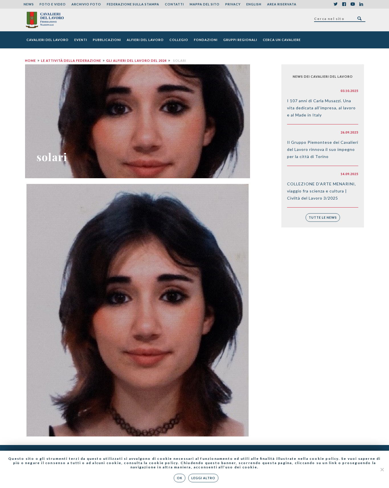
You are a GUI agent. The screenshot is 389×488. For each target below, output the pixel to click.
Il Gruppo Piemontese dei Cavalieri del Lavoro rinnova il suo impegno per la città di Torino (322, 149)
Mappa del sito (205, 4)
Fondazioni (206, 40)
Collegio (178, 40)
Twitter (335, 4)
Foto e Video (53, 4)
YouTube (352, 4)
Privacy (233, 4)
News (29, 4)
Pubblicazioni (107, 40)
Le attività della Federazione (71, 60)
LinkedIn (361, 4)
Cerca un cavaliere (282, 40)
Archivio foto (86, 4)
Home (30, 60)
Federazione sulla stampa (133, 4)
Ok (179, 478)
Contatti (174, 4)
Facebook (344, 4)
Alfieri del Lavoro (145, 40)
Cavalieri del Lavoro (47, 40)
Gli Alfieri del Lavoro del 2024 (136, 60)
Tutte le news (323, 217)
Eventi (80, 40)
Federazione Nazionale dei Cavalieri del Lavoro (44, 19)
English (253, 4)
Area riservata (281, 4)
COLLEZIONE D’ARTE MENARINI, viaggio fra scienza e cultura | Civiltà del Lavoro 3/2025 (321, 190)
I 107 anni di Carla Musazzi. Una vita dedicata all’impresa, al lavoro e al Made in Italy (321, 107)
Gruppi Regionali (240, 40)
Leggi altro (203, 478)
